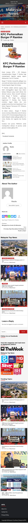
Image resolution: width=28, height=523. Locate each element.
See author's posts (14, 205)
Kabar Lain (9, 160)
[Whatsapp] (9, 215)
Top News (9, 178)
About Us (8, 3)
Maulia (12, 40)
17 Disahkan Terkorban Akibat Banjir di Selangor (18, 176)
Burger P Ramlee (8, 220)
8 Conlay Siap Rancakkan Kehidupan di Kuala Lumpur (15, 229)
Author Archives (21, 153)
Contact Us (20, 3)
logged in (10, 324)
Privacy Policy (14, 3)
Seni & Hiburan (9, 166)
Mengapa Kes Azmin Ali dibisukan (11, 224)
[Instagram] (6, 215)
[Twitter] (12, 215)
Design (20, 520)
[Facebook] (3, 215)
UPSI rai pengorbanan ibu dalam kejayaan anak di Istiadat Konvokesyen (14, 470)
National (8, 31)
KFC (13, 220)
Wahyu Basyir (12, 262)
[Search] (26, 22)
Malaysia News (14, 12)
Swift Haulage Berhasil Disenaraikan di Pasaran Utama (19, 170)
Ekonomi (3, 31)
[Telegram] (15, 215)
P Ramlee (17, 220)
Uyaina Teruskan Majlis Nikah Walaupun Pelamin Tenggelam (18, 164)
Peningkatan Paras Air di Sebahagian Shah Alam (17, 158)
